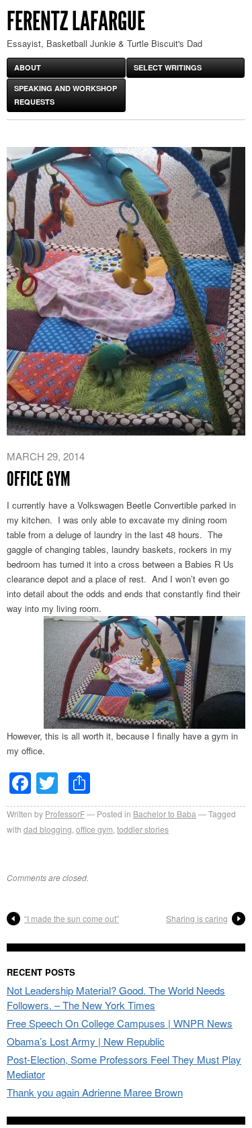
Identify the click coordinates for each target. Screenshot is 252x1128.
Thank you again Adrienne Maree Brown (95, 1092)
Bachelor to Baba (164, 813)
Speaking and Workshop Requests (65, 95)
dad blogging (48, 829)
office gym (94, 829)
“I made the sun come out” (71, 918)
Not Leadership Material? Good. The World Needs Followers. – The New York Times (116, 997)
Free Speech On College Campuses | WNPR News (120, 1023)
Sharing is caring (197, 918)
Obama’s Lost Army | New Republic (86, 1041)
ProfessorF (65, 813)
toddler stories (143, 829)
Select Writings (168, 67)
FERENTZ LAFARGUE (76, 21)
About (27, 67)
